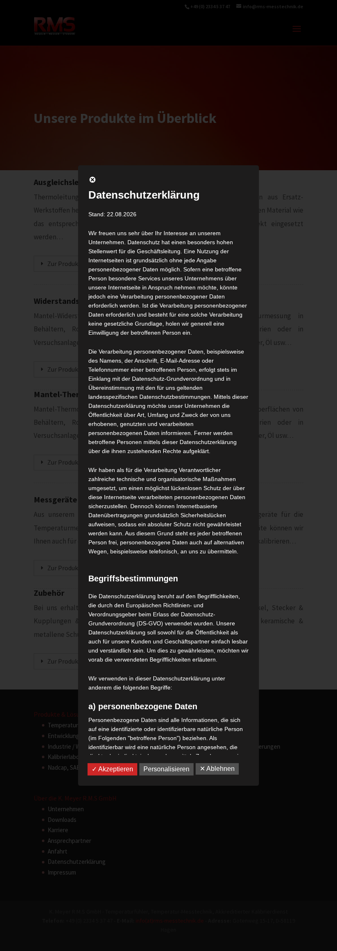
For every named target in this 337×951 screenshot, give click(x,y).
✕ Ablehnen (217, 768)
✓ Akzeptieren (112, 769)
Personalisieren (166, 769)
